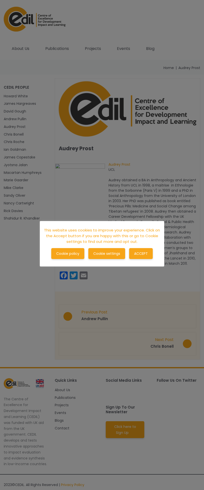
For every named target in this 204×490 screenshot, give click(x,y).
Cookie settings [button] (106, 253)
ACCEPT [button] (141, 253)
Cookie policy (67, 253)
